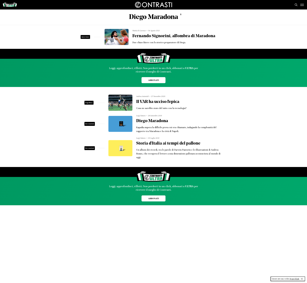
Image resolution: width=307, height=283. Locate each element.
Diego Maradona (152, 121)
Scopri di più (294, 279)
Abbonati (153, 80)
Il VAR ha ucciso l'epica (157, 102)
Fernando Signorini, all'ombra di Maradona (173, 36)
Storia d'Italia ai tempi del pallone (168, 143)
